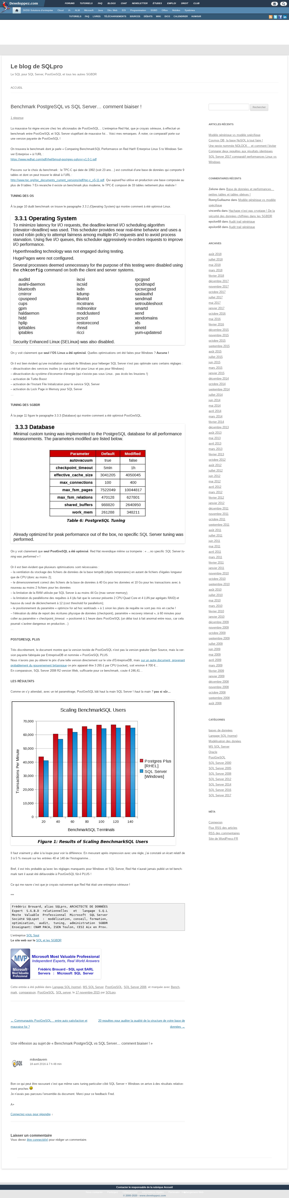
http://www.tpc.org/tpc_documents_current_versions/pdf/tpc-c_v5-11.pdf (57, 180)
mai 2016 (215, 319)
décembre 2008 (219, 681)
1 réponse (17, 118)
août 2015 (215, 351)
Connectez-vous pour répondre (31, 1114)
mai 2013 (215, 438)
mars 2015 (215, 367)
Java (100, 10)
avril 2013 (215, 443)
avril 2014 (215, 411)
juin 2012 (214, 476)
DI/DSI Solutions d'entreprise (38, 10)
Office (165, 10)
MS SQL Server (93, 987)
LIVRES (96, 16)
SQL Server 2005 (220, 768)
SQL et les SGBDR (48, 940)
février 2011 (216, 562)
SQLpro (111, 992)
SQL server (63, 992)
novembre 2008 (219, 687)
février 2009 (216, 671)
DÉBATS (148, 16)
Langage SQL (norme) (66, 987)
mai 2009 (215, 654)
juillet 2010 (216, 595)
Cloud (61, 10)
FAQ (87, 16)
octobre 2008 (217, 692)
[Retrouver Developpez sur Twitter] (275, 17)
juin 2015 (214, 362)
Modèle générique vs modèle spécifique (234, 135)
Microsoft (88, 10)
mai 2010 (215, 600)
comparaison (27, 992)
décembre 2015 (219, 330)
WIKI (158, 16)
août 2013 (215, 432)
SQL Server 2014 (220, 784)
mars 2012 (215, 492)
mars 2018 (215, 270)
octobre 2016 (217, 313)
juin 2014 (214, 400)
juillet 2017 (216, 297)
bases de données (221, 730)
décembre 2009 (219, 622)
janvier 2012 (216, 503)
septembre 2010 (219, 584)
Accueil (17, 87)
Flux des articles (223, 827)
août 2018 (215, 254)
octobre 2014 (217, 384)
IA (69, 10)
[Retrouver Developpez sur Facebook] (280, 17)
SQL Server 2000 (220, 763)
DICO (167, 16)
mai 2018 (215, 265)
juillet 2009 (216, 643)
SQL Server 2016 (220, 790)
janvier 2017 (216, 308)
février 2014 (216, 422)
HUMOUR (196, 16)
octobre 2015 (217, 340)
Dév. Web (112, 10)
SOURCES (135, 16)
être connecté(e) (37, 1139)
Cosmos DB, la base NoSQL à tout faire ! (236, 140)
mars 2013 (215, 449)
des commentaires (224, 833)
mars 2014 (215, 416)
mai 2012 (215, 481)
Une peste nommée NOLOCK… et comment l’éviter (242, 145)
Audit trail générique (242, 221)
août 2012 (215, 465)
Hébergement (130, 1192)
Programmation (138, 10)
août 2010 (215, 589)
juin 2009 (214, 649)
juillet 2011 (215, 535)
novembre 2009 (219, 627)
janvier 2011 (216, 568)
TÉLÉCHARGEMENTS (115, 16)
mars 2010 (215, 606)
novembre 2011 (218, 514)
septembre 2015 (219, 346)
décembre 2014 (219, 378)
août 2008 (215, 703)
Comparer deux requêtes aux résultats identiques (241, 151)
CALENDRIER (181, 16)
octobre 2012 (217, 459)
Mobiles (176, 10)
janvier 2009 (216, 676)
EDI (124, 10)
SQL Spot (32, 935)
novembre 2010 (219, 573)
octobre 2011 (217, 519)
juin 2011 (214, 541)
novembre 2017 (219, 286)
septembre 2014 (219, 389)
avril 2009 (215, 660)
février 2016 (216, 324)
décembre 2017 (219, 281)
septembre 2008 (219, 698)
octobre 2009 (217, 633)
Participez (112, 1192)
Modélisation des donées (225, 741)
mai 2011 (214, 546)
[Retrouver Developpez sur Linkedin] (285, 17)
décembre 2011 (218, 508)
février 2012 (216, 497)
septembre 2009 (219, 638)
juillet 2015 (216, 357)
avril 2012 (215, 486)
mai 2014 (215, 405)
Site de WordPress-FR (223, 838)
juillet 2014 (216, 394)
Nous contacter (94, 1192)
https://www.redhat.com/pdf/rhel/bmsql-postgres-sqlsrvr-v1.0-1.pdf (54, 159)
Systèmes (190, 10)
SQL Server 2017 (220, 795)
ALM (77, 10)
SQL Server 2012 (220, 779)
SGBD (154, 10)
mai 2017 (215, 302)
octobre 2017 (217, 292)
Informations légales (153, 1192)
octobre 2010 (217, 579)
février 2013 (216, 454)
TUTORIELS (75, 16)
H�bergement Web (192, 1192)
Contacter (122, 1187)
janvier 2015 (216, 373)
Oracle (213, 752)
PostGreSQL (113, 987)
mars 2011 (215, 557)
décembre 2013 (219, 427)
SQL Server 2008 (135, 987)
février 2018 (216, 275)
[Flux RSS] (271, 17)
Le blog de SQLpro (37, 66)
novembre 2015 (219, 335)
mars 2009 (215, 665)
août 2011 (215, 530)
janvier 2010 (216, 616)
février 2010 (216, 611)
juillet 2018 (216, 259)
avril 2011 (215, 551)
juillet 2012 (216, 470)
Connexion (215, 822)
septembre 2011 (219, 524)
